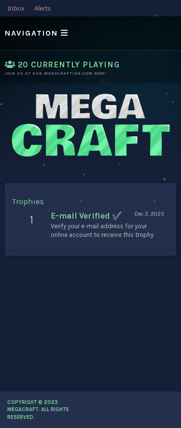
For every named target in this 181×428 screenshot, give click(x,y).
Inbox (16, 8)
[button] (90, 33)
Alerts (42, 8)
